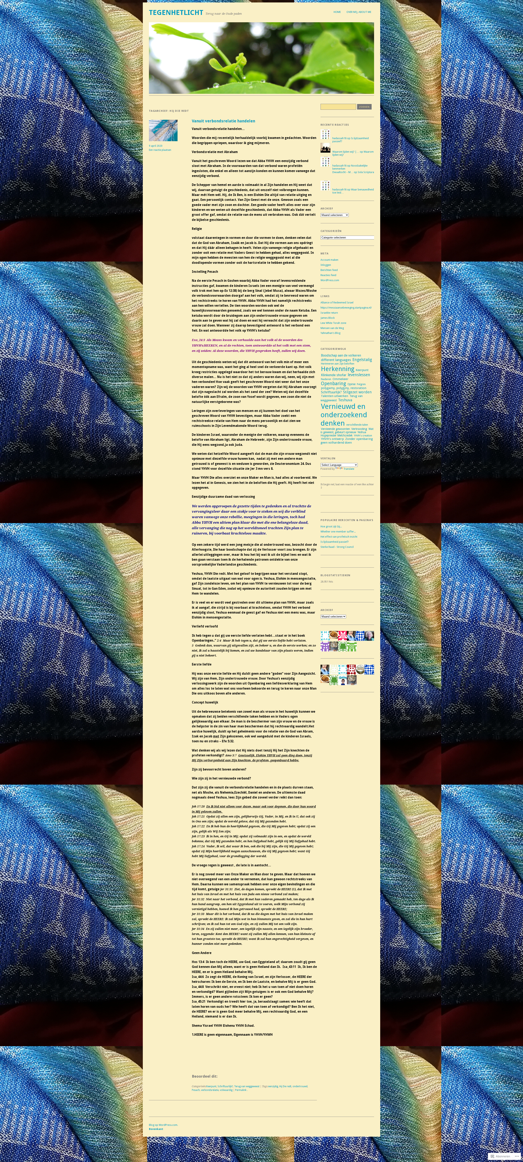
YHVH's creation (363, 435)
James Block (328, 317)
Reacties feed (328, 275)
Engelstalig (362, 359)
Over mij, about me (358, 11)
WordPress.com (330, 280)
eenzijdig (273, 1086)
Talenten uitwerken (334, 396)
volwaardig (226, 1090)
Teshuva (345, 400)
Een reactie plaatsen (160, 150)
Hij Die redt (285, 1086)
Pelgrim (361, 384)
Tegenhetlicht (176, 13)
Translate (348, 468)
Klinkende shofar (333, 375)
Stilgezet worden (357, 392)
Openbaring (333, 383)
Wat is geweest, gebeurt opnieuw (347, 430)
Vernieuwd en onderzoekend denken (344, 414)
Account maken (329, 259)
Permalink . (241, 1090)
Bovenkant (156, 1129)
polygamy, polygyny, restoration (343, 388)
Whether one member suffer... (338, 531)
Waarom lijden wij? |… (345, 151)
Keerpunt (211, 1086)
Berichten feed (329, 270)
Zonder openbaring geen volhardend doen (347, 440)
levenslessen (359, 374)
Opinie (351, 384)
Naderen (326, 379)
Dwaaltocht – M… (342, 172)
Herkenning (337, 368)
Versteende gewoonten (335, 429)
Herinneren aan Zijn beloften (337, 363)
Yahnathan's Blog (330, 332)
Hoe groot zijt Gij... (331, 526)
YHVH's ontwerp (332, 439)
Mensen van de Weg (332, 328)
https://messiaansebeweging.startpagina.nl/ (346, 307)
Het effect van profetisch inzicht (339, 536)
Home (337, 11)
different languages (336, 360)
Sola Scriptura (366, 172)
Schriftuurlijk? (225, 1086)
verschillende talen (357, 424)
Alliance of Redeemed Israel (337, 302)
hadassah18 (339, 138)
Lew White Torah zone (333, 322)
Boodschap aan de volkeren (341, 355)
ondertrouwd (300, 1086)
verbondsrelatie (210, 1090)
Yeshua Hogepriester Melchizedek (343, 434)
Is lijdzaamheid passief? (335, 541)
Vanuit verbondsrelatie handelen (223, 121)
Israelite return (329, 312)
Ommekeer (340, 379)
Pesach (196, 1090)
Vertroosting (359, 429)
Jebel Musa (273, 291)
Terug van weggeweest (246, 1086)
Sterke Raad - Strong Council (337, 546)
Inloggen (326, 264)
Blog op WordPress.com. (163, 1124)
